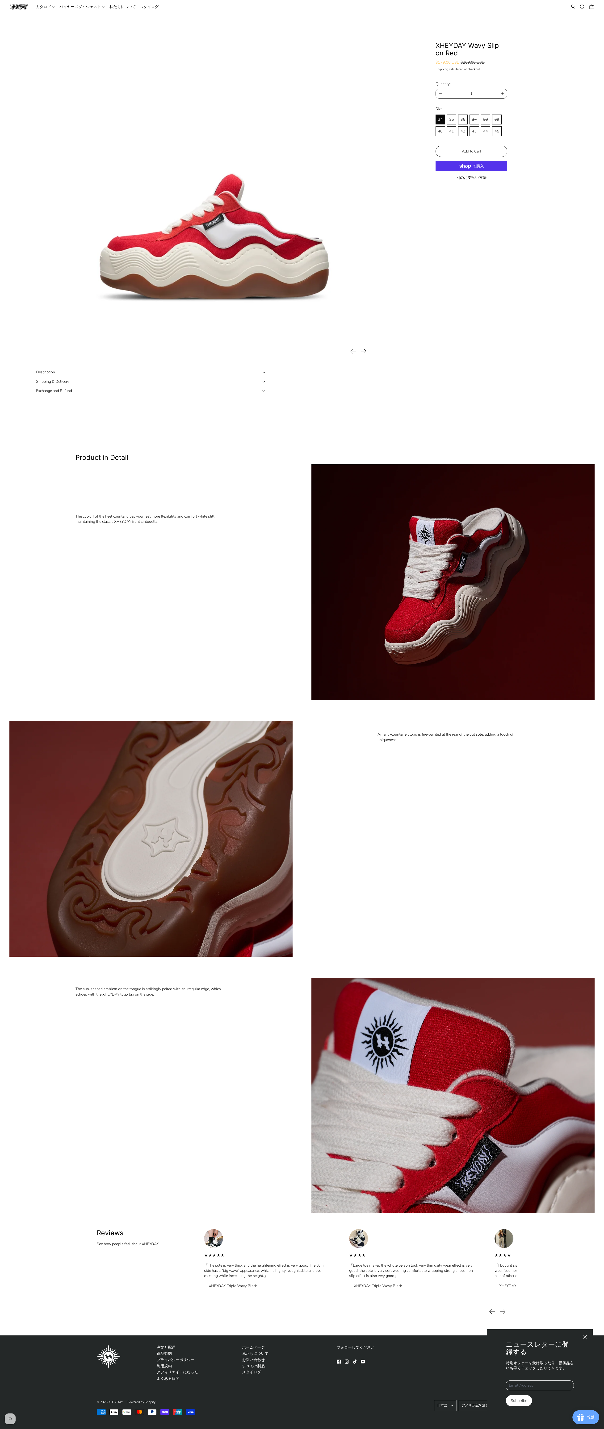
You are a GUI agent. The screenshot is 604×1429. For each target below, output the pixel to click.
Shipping (442, 69)
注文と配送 (166, 1347)
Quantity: (443, 83)
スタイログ (149, 6)
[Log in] (573, 7)
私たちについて (122, 6)
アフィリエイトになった (177, 1372)
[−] (440, 94)
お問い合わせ (253, 1360)
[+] (502, 94)
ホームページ (253, 1347)
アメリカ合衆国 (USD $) (480, 1405)
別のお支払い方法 (471, 178)
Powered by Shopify (141, 1402)
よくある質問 (168, 1378)
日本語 (442, 1405)
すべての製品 (253, 1366)
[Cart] (592, 7)
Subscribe (519, 1400)
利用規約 (164, 1366)
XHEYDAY (115, 1402)
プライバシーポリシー (175, 1360)
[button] (582, 7)
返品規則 (164, 1353)
